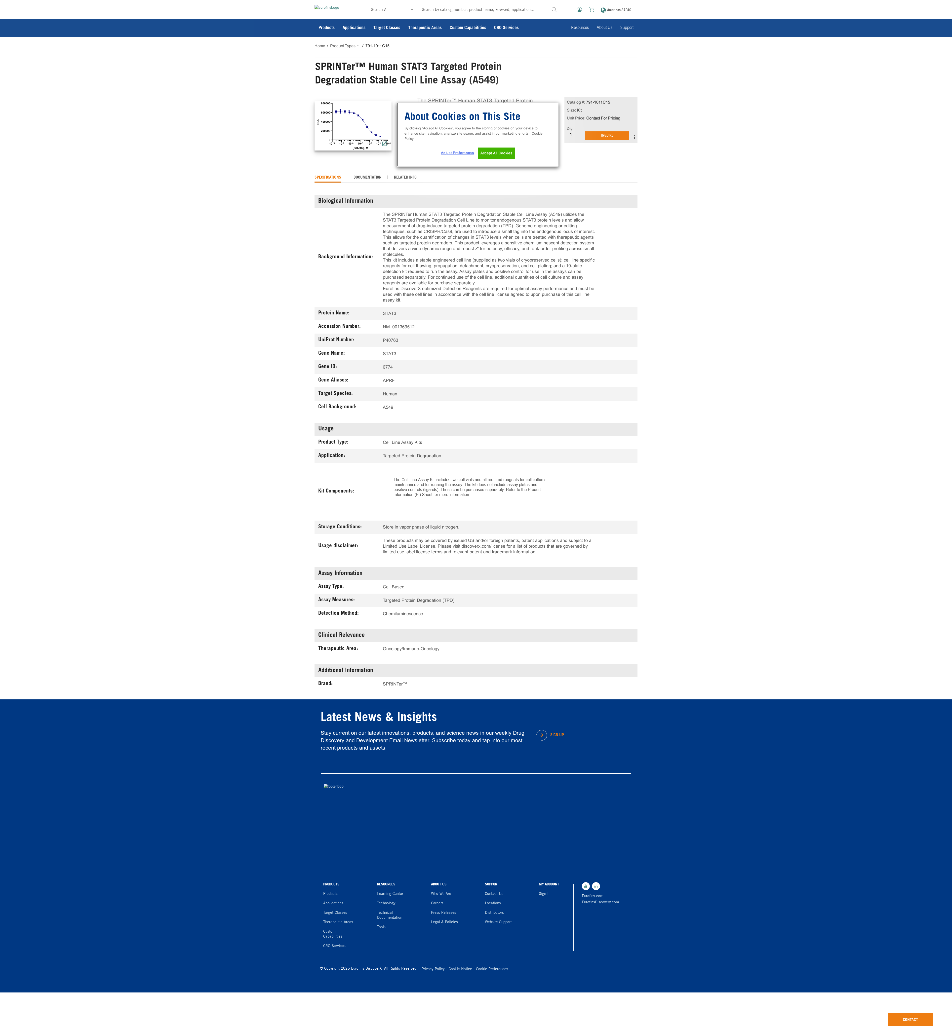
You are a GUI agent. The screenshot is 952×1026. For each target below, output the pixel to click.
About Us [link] (604, 28)
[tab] (328, 178)
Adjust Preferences (457, 153)
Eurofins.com (592, 896)
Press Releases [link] (443, 913)
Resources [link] (580, 28)
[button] (554, 9)
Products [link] (326, 28)
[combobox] (488, 10)
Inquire (607, 136)
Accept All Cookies (496, 153)
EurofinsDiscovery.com (599, 902)
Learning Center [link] (390, 894)
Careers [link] (437, 903)
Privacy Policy (433, 969)
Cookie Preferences (492, 969)
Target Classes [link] (386, 28)
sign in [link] (545, 894)
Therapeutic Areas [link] (425, 28)
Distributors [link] (494, 913)
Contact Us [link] (494, 894)
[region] (477, 135)
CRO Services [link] (506, 28)
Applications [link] (354, 28)
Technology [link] (386, 903)
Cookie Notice (460, 969)
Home (320, 46)
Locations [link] (493, 903)
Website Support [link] (498, 922)
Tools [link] (381, 927)
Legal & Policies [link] (444, 922)
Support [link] (627, 28)
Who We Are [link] (441, 894)
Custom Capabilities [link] (468, 28)
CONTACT (910, 1020)
